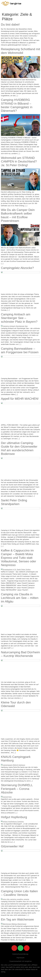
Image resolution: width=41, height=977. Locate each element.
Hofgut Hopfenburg (14, 817)
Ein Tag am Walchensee (17, 919)
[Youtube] (14, 948)
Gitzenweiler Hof (12, 846)
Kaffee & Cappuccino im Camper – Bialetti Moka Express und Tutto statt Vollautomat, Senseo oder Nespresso (18, 558)
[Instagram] (27, 948)
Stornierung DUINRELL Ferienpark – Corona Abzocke (17, 788)
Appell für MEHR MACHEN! (20, 398)
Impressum (20, 958)
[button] (20, 8)
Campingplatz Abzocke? (17, 268)
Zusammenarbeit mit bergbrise (20, 961)
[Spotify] (20, 948)
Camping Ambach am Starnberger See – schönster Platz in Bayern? (19, 318)
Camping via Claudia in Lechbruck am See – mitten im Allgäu (19, 598)
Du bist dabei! (10, 24)
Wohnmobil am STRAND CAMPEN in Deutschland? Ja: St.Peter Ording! (19, 161)
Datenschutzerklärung (20, 954)
